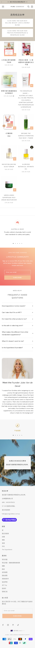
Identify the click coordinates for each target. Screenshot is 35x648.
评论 (3, 546)
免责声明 (4, 582)
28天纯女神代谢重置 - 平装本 (9, 61)
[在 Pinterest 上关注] (13, 625)
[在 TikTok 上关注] (18, 625)
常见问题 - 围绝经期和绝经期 (11, 563)
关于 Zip (4, 585)
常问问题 (4, 559)
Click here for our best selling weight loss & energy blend (17, 23)
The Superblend (7, 549)
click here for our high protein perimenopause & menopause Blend (17, 33)
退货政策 (4, 572)
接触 (3, 566)
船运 (3, 569)
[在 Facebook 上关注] (3, 625)
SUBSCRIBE (17, 277)
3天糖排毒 (9, 133)
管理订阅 (4, 591)
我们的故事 (5, 533)
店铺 (3, 537)
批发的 (4, 588)
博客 (3, 540)
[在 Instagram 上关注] (8, 625)
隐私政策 (4, 575)
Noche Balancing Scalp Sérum (9, 165)
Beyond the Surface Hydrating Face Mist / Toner (26, 135)
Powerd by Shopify (24, 634)
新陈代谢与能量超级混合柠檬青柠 (9, 92)
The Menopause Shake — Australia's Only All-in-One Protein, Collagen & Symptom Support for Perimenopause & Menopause (26, 99)
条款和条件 (5, 579)
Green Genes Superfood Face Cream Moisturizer (9, 197)
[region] (17, 230)
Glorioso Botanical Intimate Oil (26, 166)
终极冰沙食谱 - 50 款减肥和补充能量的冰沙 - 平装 (26, 62)
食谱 (3, 543)
